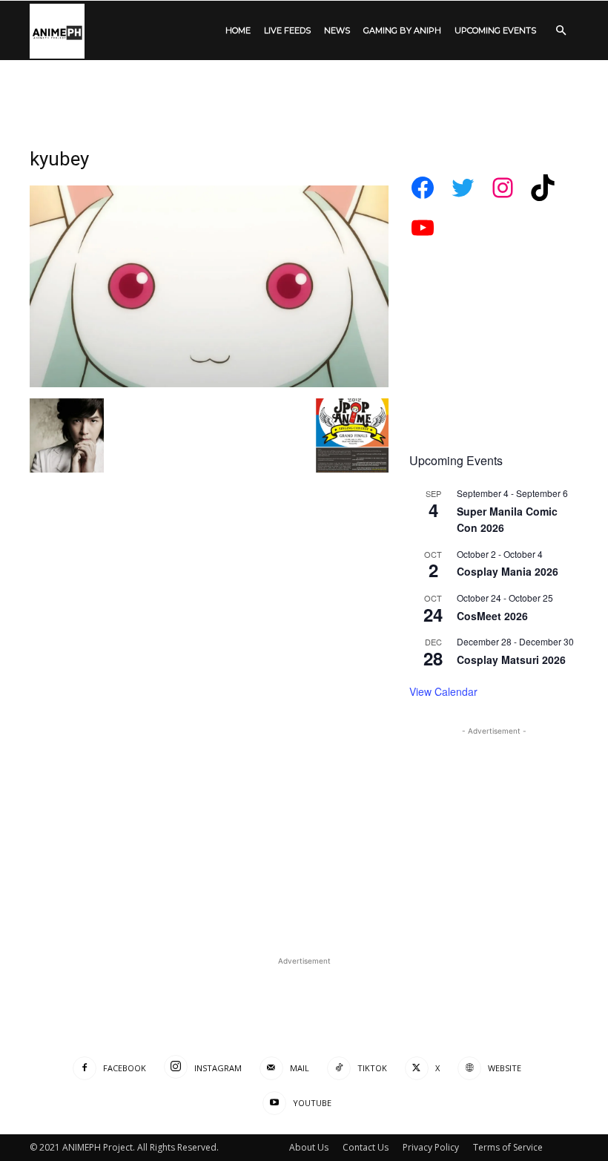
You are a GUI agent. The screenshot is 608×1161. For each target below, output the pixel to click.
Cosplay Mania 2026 (507, 571)
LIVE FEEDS (287, 30)
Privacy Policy (431, 1147)
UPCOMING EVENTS (495, 30)
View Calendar (443, 691)
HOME (238, 30)
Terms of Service (508, 1147)
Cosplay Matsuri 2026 (511, 659)
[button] (560, 31)
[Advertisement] (304, 92)
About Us (308, 1147)
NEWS (337, 30)
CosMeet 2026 (492, 615)
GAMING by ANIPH (402, 30)
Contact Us (366, 1147)
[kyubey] (209, 383)
